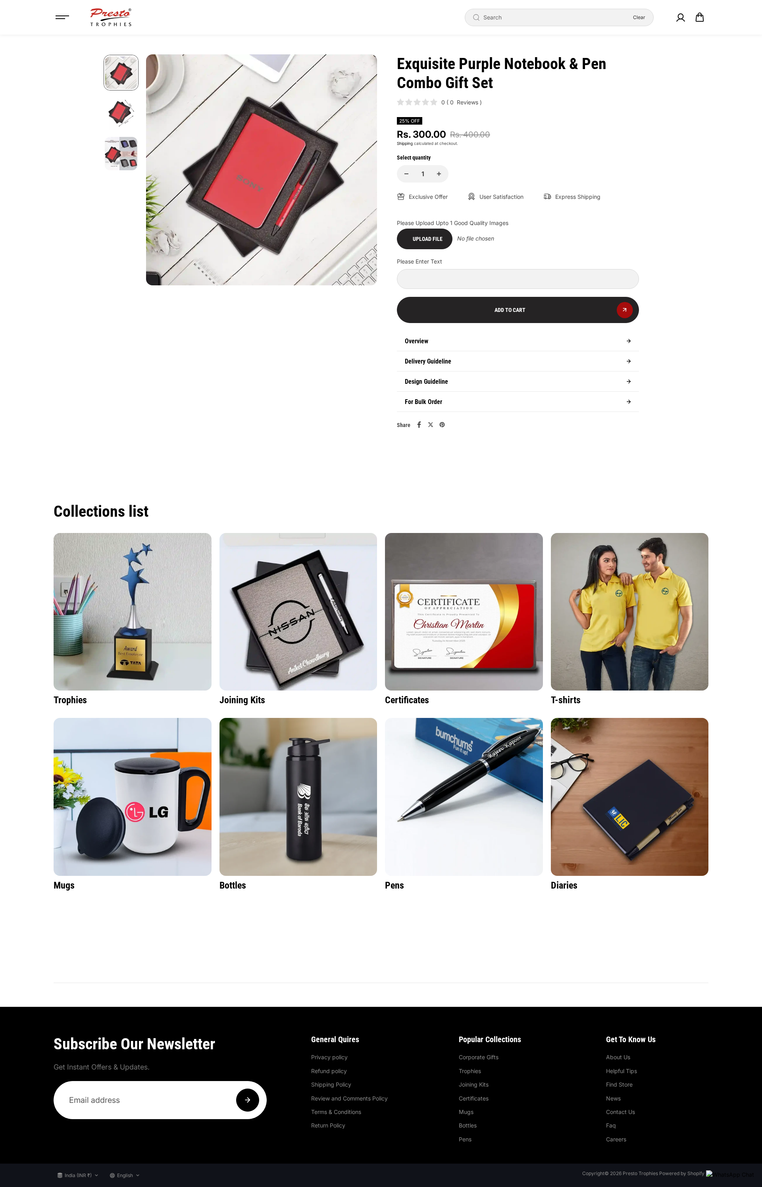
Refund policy (329, 1071)
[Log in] (680, 17)
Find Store (619, 1084)
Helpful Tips (621, 1071)
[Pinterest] (442, 424)
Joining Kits (474, 1084)
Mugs (466, 1111)
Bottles (468, 1125)
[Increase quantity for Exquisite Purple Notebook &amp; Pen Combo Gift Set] (438, 173)
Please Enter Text (419, 261)
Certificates (474, 1098)
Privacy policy (329, 1057)
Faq (611, 1125)
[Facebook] (419, 424)
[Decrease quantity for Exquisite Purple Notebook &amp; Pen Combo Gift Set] (406, 173)
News (613, 1098)
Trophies (470, 1071)
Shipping (405, 143)
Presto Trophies (640, 1173)
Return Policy (328, 1125)
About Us (618, 1057)
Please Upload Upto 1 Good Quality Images (452, 222)
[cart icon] (699, 17)
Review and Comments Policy (349, 1098)
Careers (616, 1139)
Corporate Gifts (478, 1057)
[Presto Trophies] (111, 17)
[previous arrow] (161, 171)
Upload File (428, 239)
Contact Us (620, 1111)
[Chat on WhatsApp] (730, 1174)
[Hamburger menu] (62, 17)
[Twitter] (430, 424)
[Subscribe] (247, 1100)
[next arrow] (361, 171)
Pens (465, 1139)
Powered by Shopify (681, 1173)
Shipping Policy (331, 1084)
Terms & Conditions (336, 1111)
